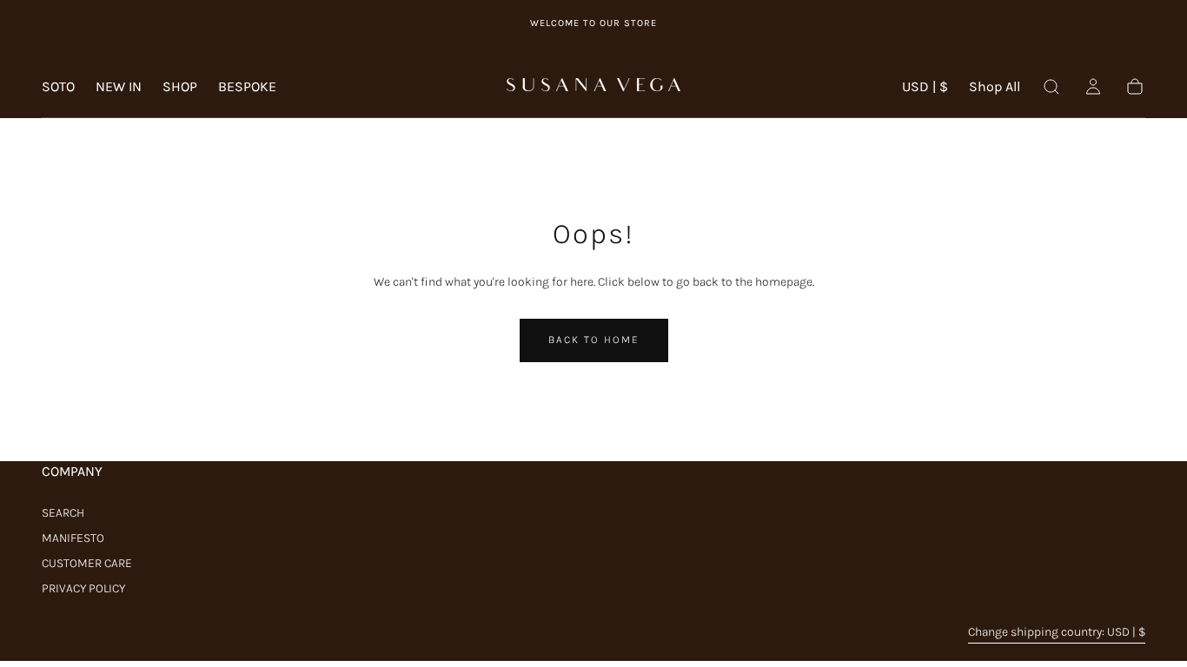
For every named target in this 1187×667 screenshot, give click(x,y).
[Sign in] (1093, 86)
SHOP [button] (179, 87)
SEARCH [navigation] (63, 512)
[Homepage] (593, 86)
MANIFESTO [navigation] (73, 538)
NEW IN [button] (119, 87)
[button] (925, 90)
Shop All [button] (994, 87)
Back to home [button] (594, 340)
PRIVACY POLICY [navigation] (83, 588)
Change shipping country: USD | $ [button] (1056, 632)
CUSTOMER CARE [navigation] (87, 563)
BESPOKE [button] (247, 87)
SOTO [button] (58, 87)
